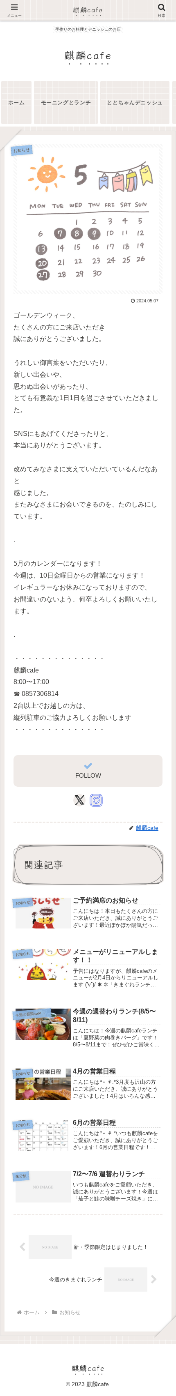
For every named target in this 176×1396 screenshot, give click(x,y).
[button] (157, 1154)
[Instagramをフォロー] (96, 800)
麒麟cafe (88, 9)
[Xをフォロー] (79, 800)
